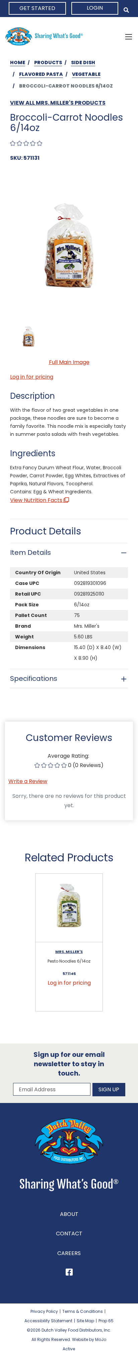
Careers (69, 1253)
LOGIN (95, 8)
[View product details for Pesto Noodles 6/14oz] (69, 908)
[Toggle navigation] (128, 36)
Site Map (85, 1321)
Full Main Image (69, 362)
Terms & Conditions (82, 1311)
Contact (69, 1233)
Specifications (33, 678)
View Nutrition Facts (37, 500)
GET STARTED (37, 8)
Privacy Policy (44, 1311)
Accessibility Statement (48, 1321)
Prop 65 (106, 1321)
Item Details (30, 552)
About (69, 1214)
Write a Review (27, 781)
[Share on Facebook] (69, 1273)
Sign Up (108, 1089)
